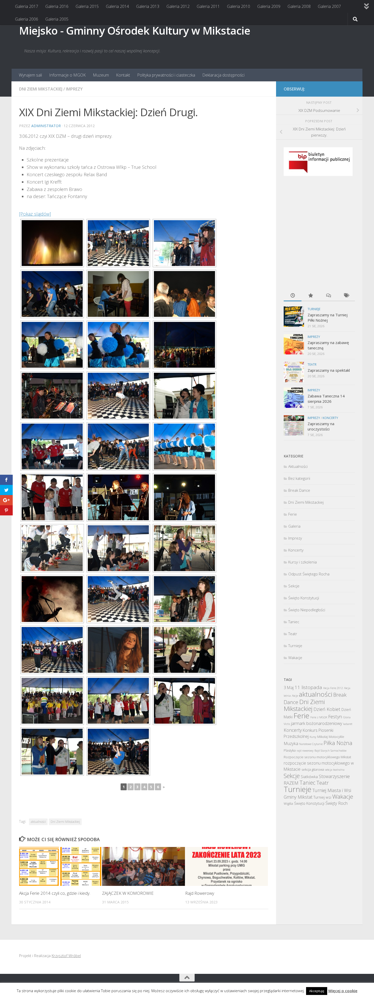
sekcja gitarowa (312, 769)
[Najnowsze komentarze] (328, 295)
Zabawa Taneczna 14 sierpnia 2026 (326, 398)
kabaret (347, 724)
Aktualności (298, 466)
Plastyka (290, 750)
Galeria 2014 (117, 6)
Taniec (293, 621)
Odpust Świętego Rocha (308, 573)
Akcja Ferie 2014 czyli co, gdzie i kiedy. (54, 893)
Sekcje (293, 585)
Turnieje (314, 309)
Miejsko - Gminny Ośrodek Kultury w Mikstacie (134, 30)
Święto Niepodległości (306, 609)
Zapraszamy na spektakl (329, 370)
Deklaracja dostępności (223, 75)
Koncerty (330, 418)
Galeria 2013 (147, 6)
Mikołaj (322, 736)
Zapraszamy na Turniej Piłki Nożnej (328, 317)
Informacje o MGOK (67, 75)
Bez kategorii (299, 478)
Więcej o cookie (342, 990)
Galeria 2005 (56, 19)
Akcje (295, 695)
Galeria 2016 (56, 6)
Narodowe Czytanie (311, 744)
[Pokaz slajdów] (35, 214)
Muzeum (101, 75)
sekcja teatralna (334, 769)
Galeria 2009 (268, 6)
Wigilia (288, 803)
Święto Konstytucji (303, 597)
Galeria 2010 (238, 6)
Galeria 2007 (329, 6)
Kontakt (123, 75)
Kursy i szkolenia (302, 561)
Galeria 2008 (299, 6)
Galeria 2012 (178, 6)
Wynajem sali (30, 75)
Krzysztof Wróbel (66, 955)
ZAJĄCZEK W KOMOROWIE (128, 893)
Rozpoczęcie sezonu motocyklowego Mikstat (317, 757)
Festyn (335, 716)
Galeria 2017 (26, 6)
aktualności (38, 822)
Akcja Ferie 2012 (333, 688)
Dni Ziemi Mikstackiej (40, 89)
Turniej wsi (322, 797)
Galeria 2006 (26, 19)
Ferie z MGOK (318, 717)
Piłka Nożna (338, 743)
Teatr (312, 364)
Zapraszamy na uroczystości (321, 426)
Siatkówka (309, 776)
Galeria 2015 (87, 6)
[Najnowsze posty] (292, 295)
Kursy (313, 737)
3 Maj (289, 687)
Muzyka (291, 743)
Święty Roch (336, 803)
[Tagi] (346, 295)
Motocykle (336, 736)
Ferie (292, 514)
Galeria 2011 (208, 6)
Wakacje (295, 657)
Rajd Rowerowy (199, 893)
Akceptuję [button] (316, 991)
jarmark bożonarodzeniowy (316, 723)
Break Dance (299, 490)
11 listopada (308, 687)
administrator (46, 125)
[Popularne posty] (310, 295)
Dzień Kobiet (326, 709)
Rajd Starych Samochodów (330, 750)
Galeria (294, 526)
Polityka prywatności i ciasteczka (166, 75)
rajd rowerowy (305, 750)
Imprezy (74, 89)
